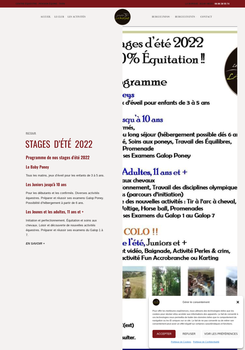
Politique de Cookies (181, 342)
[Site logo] (122, 16)
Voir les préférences (221, 333)
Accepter (164, 333)
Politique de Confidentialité (206, 342)
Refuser (189, 333)
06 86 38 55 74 (222, 4)
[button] (238, 302)
